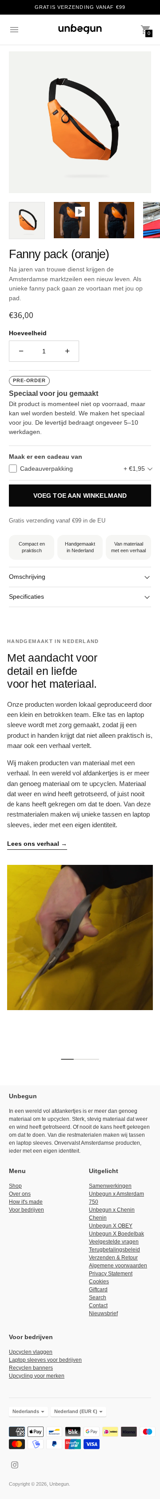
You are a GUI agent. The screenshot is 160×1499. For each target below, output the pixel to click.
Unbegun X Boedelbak (116, 1234)
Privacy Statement (110, 1273)
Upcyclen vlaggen (30, 1352)
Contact (98, 1305)
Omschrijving (27, 576)
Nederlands (25, 1411)
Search (97, 1297)
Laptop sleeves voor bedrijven (45, 1360)
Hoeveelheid (28, 333)
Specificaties (26, 596)
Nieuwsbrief (103, 1313)
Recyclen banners (31, 1368)
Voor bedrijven (26, 1210)
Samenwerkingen (110, 1186)
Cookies (99, 1281)
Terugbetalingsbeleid (114, 1250)
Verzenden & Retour (113, 1258)
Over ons (20, 1194)
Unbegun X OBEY (110, 1226)
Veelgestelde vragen (114, 1242)
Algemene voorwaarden (118, 1266)
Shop (15, 1186)
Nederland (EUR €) (75, 1411)
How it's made (26, 1202)
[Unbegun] (80, 29)
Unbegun (59, 1484)
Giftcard (98, 1289)
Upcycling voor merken (36, 1376)
